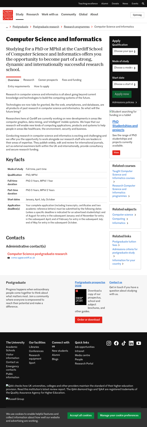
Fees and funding (71, 80)
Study (20, 14)
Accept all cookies (81, 415)
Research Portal (84, 363)
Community (68, 14)
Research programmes (77, 27)
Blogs (55, 359)
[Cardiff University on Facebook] (116, 343)
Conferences (36, 351)
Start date (118, 78)
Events (135, 4)
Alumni (104, 4)
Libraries (34, 347)
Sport (32, 363)
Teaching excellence (88, 4)
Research (32, 14)
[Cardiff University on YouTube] (138, 343)
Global (83, 14)
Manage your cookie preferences (119, 415)
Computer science (123, 215)
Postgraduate (20, 27)
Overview (13, 80)
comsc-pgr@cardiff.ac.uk (23, 258)
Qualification (120, 45)
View (116, 153)
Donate (115, 4)
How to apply (41, 86)
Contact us (115, 282)
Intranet (79, 351)
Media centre (82, 355)
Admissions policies (123, 102)
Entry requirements (19, 86)
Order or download (88, 320)
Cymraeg (137, 15)
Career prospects (48, 80)
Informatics (119, 223)
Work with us (50, 14)
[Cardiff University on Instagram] (109, 343)
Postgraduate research (46, 27)
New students (60, 351)
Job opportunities (84, 347)
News (125, 4)
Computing (119, 219)
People (79, 359)
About (94, 14)
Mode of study (120, 61)
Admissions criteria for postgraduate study (125, 251)
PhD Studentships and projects (125, 126)
